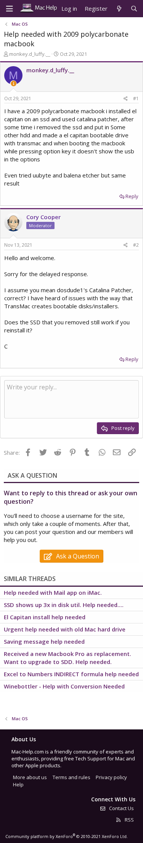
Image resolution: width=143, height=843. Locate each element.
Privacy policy (111, 777)
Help (18, 784)
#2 (136, 245)
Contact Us (121, 808)
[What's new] (118, 9)
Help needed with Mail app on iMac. (53, 592)
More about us (30, 777)
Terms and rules (71, 777)
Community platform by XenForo (66, 836)
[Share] (125, 98)
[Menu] (10, 8)
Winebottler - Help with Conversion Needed (64, 686)
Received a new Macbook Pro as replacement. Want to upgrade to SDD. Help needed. (67, 658)
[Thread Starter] (13, 84)
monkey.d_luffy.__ (29, 53)
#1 (136, 98)
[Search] (134, 9)
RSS (129, 819)
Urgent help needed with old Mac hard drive (64, 629)
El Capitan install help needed (44, 617)
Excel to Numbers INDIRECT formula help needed (71, 674)
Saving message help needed (44, 641)
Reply (131, 196)
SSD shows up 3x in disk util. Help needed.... (64, 605)
